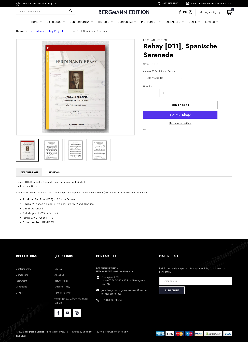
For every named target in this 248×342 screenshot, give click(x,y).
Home (20, 31)
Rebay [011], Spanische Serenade (88, 31)
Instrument (21, 280)
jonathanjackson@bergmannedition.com (211, 3)
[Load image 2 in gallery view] (51, 150)
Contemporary (23, 268)
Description (29, 172)
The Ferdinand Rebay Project (45, 31)
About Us (59, 274)
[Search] (71, 11)
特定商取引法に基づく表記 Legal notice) (71, 300)
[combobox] (45, 11)
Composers (22, 274)
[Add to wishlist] (144, 129)
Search (58, 268)
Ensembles (21, 286)
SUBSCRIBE (172, 290)
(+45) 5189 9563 (170, 3)
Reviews (54, 172)
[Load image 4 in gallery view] (99, 150)
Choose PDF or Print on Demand (159, 71)
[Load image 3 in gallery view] (75, 150)
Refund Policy (61, 280)
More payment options (180, 123)
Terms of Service (63, 292)
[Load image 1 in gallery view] (27, 150)
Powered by (80, 331)
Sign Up (217, 12)
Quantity (147, 86)
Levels (19, 292)
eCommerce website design (111, 331)
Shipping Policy (62, 286)
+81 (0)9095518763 (112, 300)
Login (207, 12)
